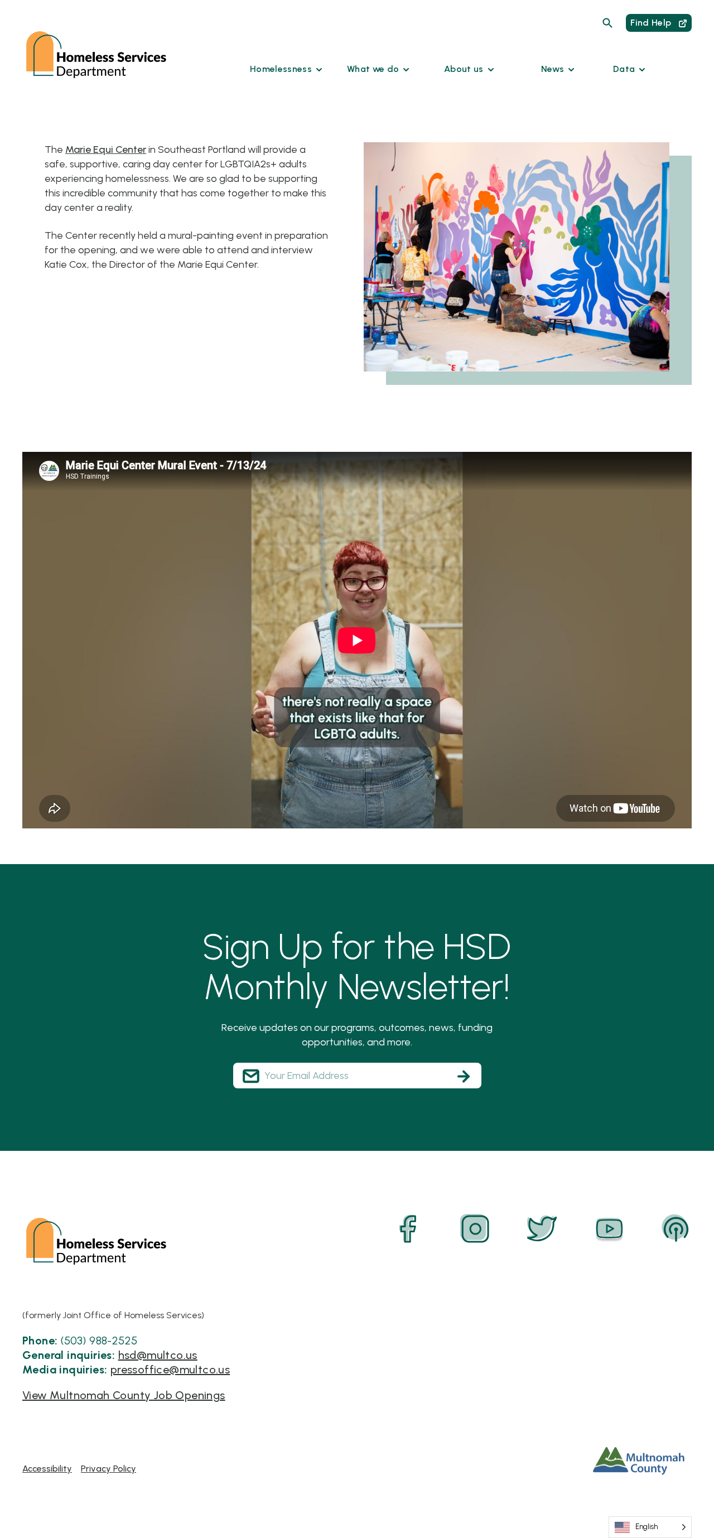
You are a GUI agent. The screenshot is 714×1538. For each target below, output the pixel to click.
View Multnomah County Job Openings (123, 1395)
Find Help (651, 22)
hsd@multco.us (157, 1355)
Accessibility (47, 1468)
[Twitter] (542, 1229)
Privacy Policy (108, 1468)
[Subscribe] (463, 1076)
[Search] (607, 22)
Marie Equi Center (105, 149)
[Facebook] (408, 1229)
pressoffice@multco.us (170, 1369)
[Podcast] (676, 1229)
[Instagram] (475, 1229)
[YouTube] (609, 1229)
